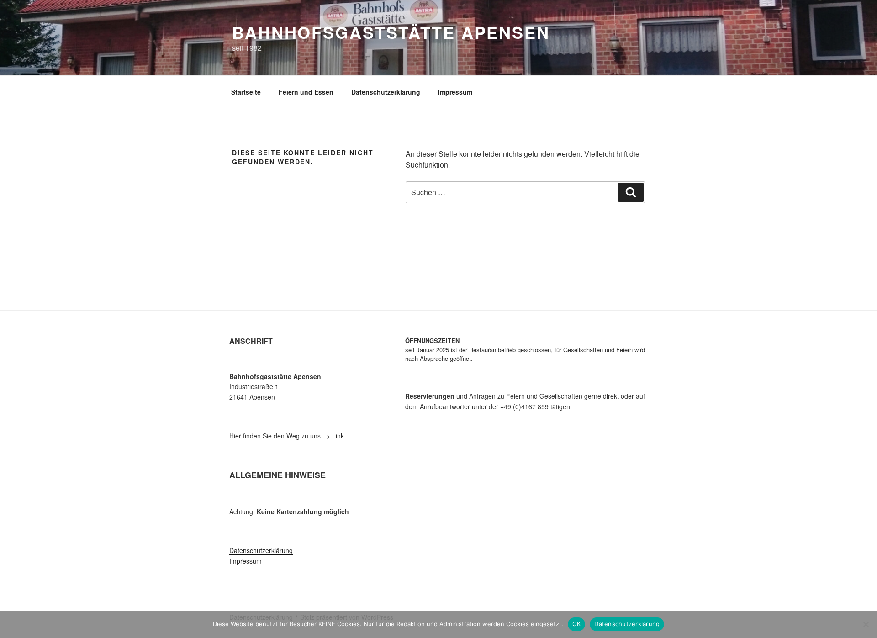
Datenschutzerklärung (385, 91)
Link (338, 435)
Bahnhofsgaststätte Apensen (391, 32)
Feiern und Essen (306, 91)
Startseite (246, 91)
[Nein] (865, 624)
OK (576, 623)
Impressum (455, 91)
